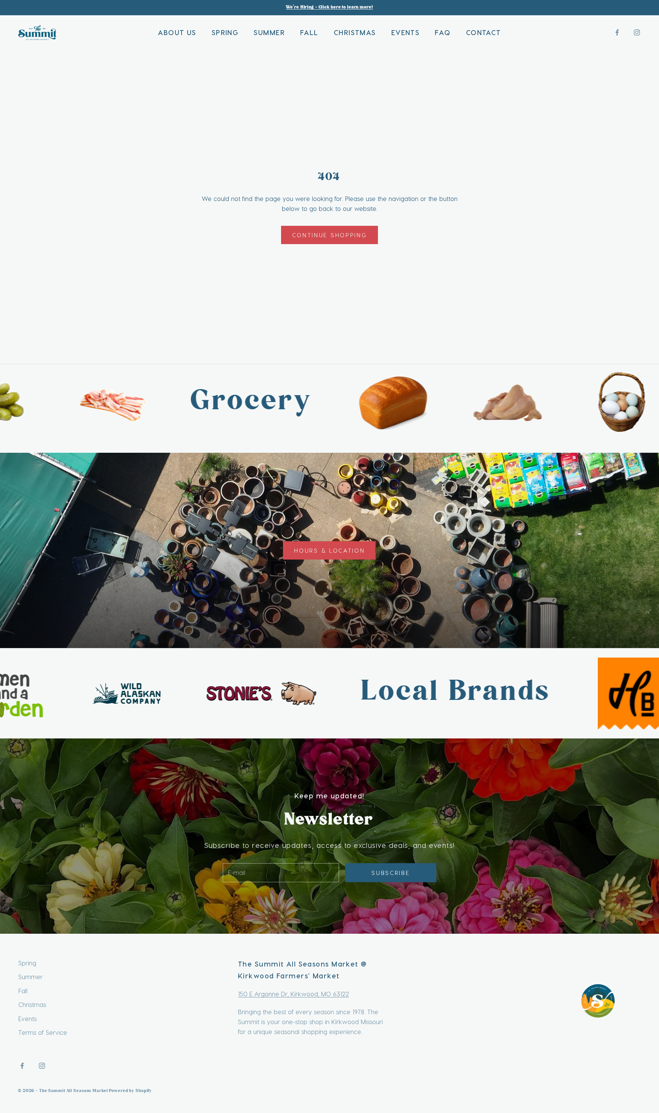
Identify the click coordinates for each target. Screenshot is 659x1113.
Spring (27, 963)
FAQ (442, 32)
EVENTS (405, 32)
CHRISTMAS (355, 32)
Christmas (32, 1004)
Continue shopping (329, 235)
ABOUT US (177, 32)
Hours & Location (329, 550)
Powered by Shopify (130, 1091)
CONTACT (483, 32)
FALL (309, 32)
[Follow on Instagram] (637, 32)
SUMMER (269, 32)
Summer (30, 976)
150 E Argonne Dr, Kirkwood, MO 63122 (293, 993)
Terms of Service (42, 1032)
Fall (22, 990)
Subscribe (390, 872)
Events (27, 1018)
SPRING (225, 32)
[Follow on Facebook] (617, 32)
